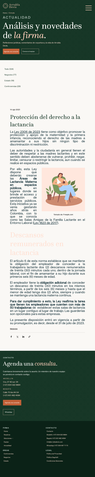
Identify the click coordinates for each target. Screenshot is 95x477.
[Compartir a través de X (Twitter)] (17, 336)
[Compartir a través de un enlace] (29, 336)
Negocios (13, 329)
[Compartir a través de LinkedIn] (23, 336)
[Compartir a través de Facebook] (11, 336)
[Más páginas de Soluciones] (12, 438)
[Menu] (88, 8)
